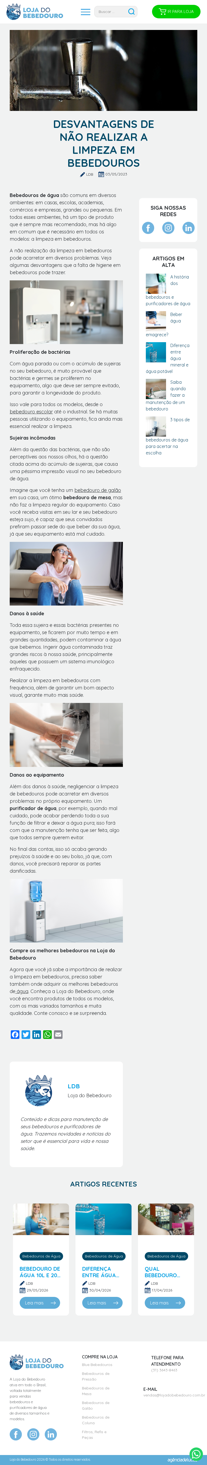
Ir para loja (181, 11)
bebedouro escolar (31, 412)
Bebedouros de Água (41, 1256)
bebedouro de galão (97, 490)
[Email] (58, 1035)
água (21, 991)
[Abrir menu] (81, 12)
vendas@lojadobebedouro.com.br (174, 1395)
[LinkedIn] (36, 1035)
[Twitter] (25, 1035)
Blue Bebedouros (97, 1364)
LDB (89, 174)
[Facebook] (15, 1035)
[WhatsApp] (47, 1035)
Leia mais (34, 1303)
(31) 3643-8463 (164, 1370)
